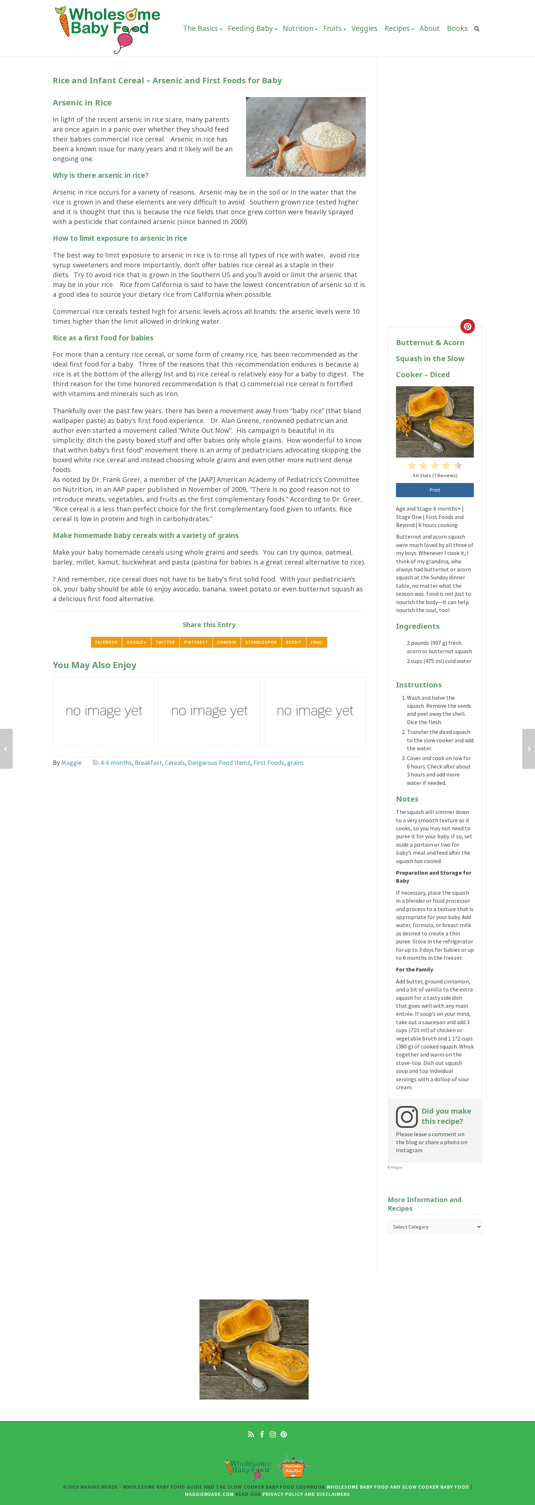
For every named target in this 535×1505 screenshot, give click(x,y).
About (430, 28)
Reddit (294, 642)
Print (435, 490)
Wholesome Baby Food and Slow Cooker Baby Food (397, 1487)
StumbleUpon (261, 642)
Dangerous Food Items (219, 762)
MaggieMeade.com (209, 1494)
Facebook (106, 642)
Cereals (175, 762)
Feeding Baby (250, 28)
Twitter (165, 642)
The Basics (200, 28)
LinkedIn (226, 642)
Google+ (137, 642)
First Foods (268, 762)
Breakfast (148, 762)
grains (295, 762)
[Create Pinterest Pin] (467, 326)
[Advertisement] (435, 202)
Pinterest (196, 642)
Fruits (332, 28)
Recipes (397, 28)
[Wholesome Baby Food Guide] (107, 28)
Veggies (364, 28)
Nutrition (298, 28)
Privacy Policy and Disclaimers (306, 1494)
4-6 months (116, 762)
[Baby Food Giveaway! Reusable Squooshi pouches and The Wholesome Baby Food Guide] (6, 749)
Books (457, 28)
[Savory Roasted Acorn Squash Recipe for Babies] (528, 749)
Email (317, 642)
